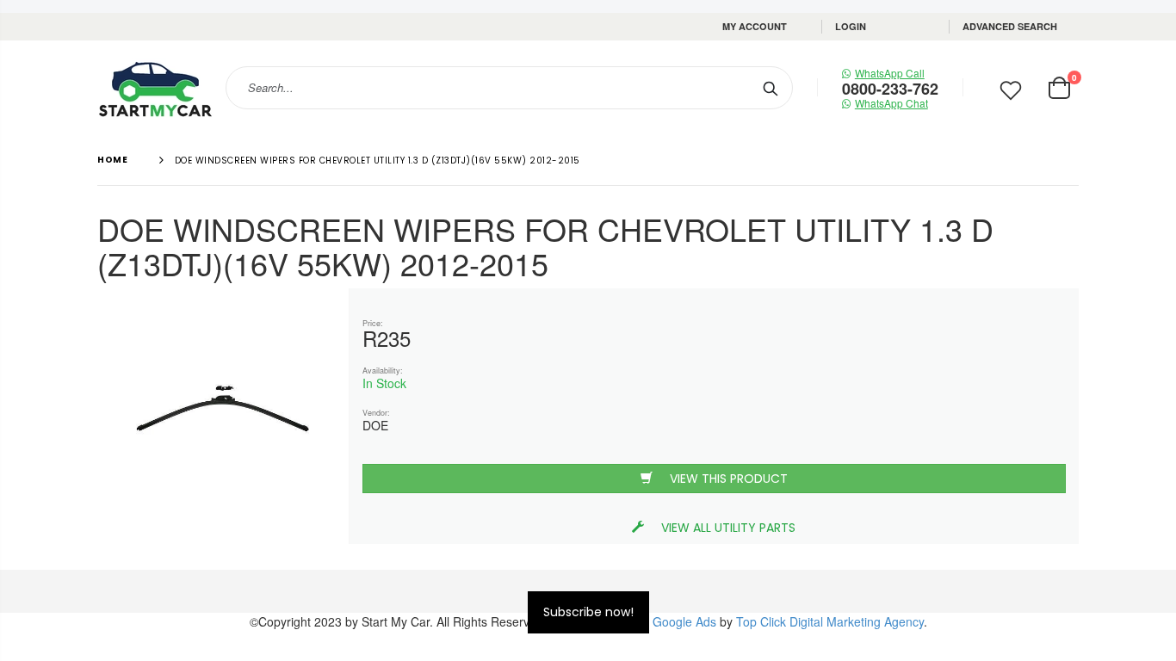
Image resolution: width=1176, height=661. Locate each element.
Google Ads (684, 621)
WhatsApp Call (890, 72)
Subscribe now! (588, 612)
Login (850, 26)
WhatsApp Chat (891, 103)
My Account (754, 26)
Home (112, 159)
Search (771, 87)
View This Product (729, 478)
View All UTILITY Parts (728, 527)
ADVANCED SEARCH (1009, 26)
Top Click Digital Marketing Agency (830, 621)
